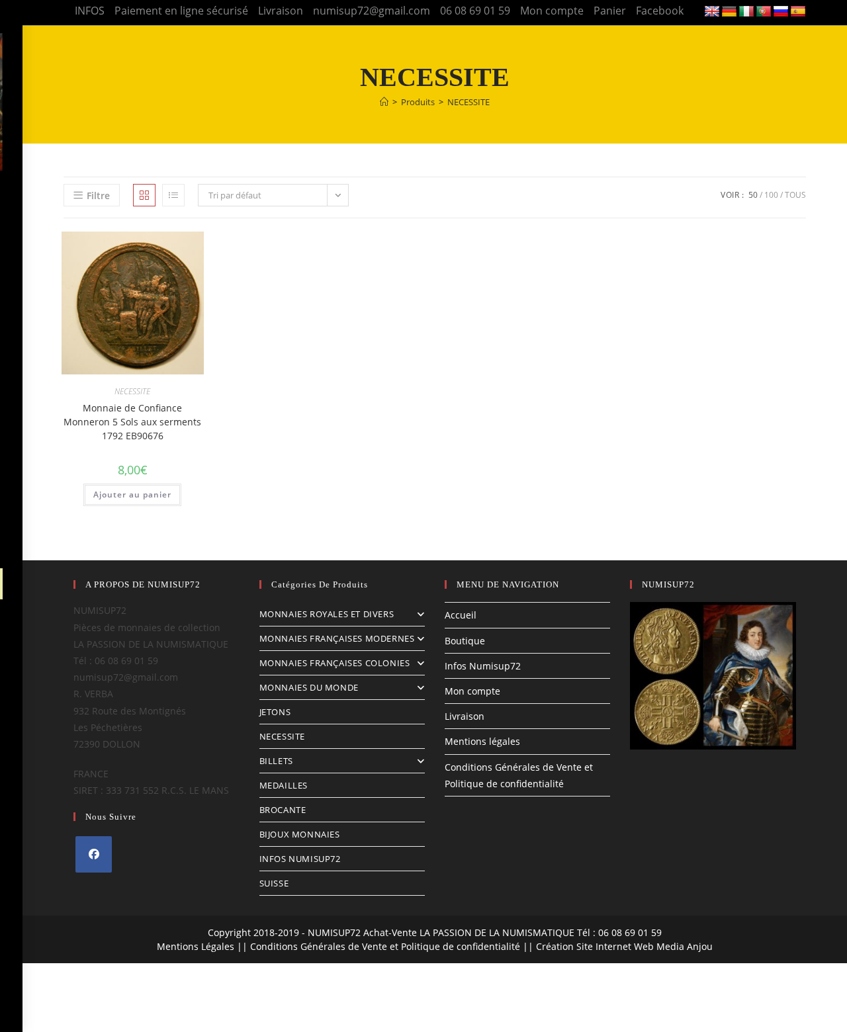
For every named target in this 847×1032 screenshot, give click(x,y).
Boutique (465, 640)
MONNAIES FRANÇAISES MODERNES (337, 638)
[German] (729, 12)
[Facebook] (93, 854)
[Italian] (746, 12)
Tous (795, 194)
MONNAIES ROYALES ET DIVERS (326, 614)
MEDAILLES (283, 785)
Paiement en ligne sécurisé (181, 10)
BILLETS (276, 761)
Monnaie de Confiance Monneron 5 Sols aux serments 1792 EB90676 (132, 422)
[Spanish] (798, 12)
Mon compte (552, 10)
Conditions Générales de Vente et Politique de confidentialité (385, 946)
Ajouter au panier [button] (132, 494)
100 (771, 194)
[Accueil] (384, 102)
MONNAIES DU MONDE (309, 687)
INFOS (90, 10)
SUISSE (274, 883)
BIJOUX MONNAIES (299, 834)
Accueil (460, 615)
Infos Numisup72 (483, 666)
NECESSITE (468, 102)
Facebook (660, 10)
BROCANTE (282, 810)
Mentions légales (482, 741)
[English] (712, 12)
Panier (610, 10)
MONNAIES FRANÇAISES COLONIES (334, 663)
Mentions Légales (195, 946)
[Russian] (781, 12)
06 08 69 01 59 (475, 10)
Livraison (280, 10)
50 (753, 194)
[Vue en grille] (144, 195)
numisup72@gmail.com (371, 10)
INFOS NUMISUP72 (300, 859)
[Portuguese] (764, 12)
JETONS (275, 712)
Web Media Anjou (673, 946)
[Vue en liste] (173, 195)
